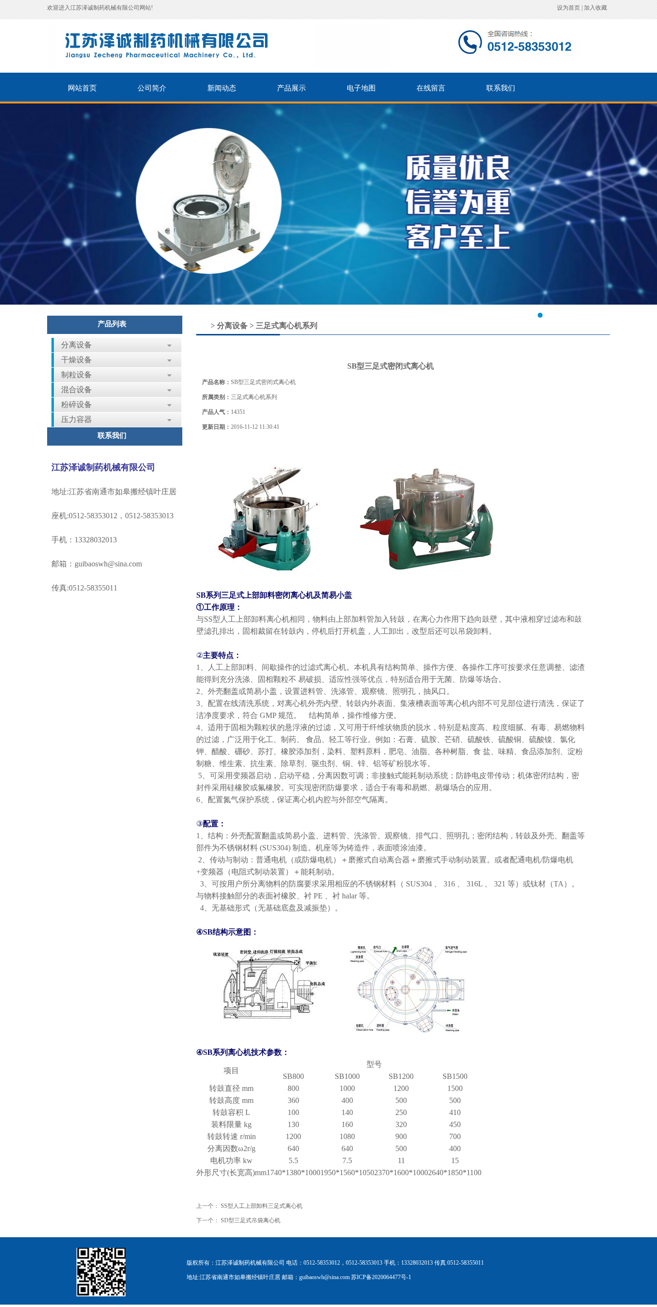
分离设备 (76, 345)
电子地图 (361, 88)
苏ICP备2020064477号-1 (381, 1277)
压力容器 (76, 419)
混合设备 (76, 389)
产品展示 (291, 88)
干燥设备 (76, 360)
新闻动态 (221, 88)
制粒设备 (76, 375)
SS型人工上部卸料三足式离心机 (262, 1206)
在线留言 (431, 88)
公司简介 (152, 88)
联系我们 (500, 88)
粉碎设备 (76, 404)
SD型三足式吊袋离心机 (250, 1220)
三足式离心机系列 (286, 325)
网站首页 (82, 88)
